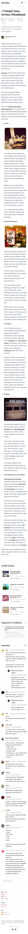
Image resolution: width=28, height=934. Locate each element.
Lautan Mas (22, 484)
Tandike (12, 540)
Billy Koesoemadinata (12, 738)
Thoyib (8, 810)
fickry (7, 785)
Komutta (4, 73)
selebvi (8, 825)
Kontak (3, 896)
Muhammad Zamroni (17, 670)
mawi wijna (9, 725)
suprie (7, 761)
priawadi (8, 797)
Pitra (7, 692)
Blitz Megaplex (19, 429)
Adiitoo (8, 772)
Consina (23, 545)
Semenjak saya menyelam (12, 479)
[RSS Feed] (22, 2)
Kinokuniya (7, 350)
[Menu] (25, 2)
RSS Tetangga (5, 914)
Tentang (4, 892)
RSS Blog (4, 912)
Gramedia (11, 340)
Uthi (7, 650)
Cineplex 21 (8, 429)
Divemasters (11, 489)
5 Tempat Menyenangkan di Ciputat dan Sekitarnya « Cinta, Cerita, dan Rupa (14, 628)
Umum (3, 22)
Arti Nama (4, 904)
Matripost (4, 906)
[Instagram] (12, 929)
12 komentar (20, 20)
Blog (3, 894)
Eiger (14, 537)
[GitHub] (15, 929)
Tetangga (4, 898)
